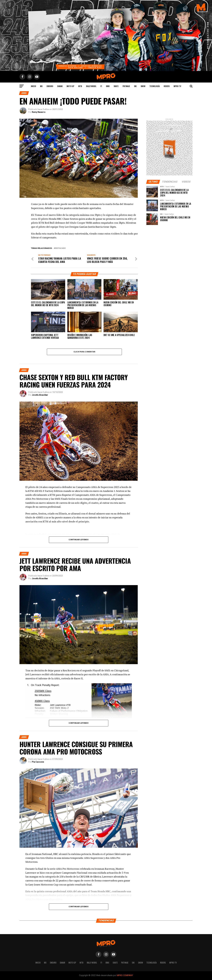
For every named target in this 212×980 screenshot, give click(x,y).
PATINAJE (126, 86)
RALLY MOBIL (91, 86)
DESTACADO (60, 248)
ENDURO (50, 86)
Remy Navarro (38, 112)
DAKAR (60, 86)
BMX (108, 86)
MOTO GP (70, 86)
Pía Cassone (38, 762)
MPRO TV (177, 86)
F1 (101, 86)
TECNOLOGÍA (154, 86)
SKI (135, 86)
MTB (80, 86)
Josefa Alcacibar (40, 395)
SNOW (143, 86)
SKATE (116, 86)
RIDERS (167, 86)
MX (41, 86)
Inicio (33, 86)
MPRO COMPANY (125, 975)
